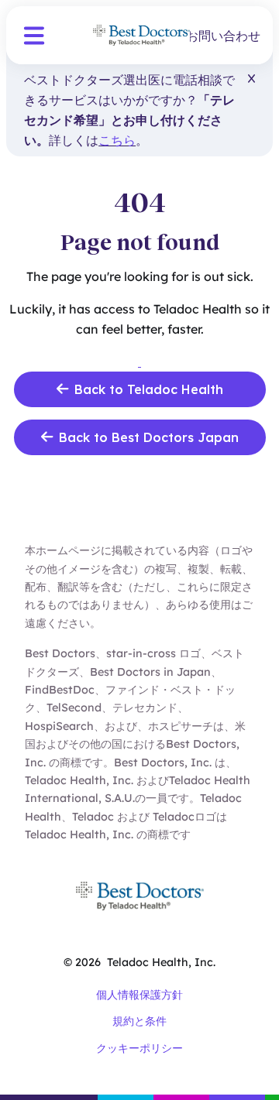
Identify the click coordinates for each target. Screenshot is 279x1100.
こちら (117, 140)
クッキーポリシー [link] (139, 1048)
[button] (34, 35)
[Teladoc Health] (141, 35)
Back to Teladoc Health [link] (148, 389)
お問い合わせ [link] (223, 35)
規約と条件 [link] (139, 1021)
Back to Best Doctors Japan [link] (149, 437)
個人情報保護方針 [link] (139, 995)
